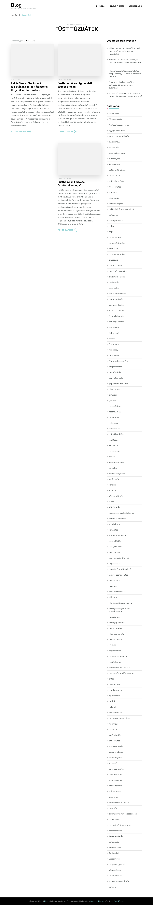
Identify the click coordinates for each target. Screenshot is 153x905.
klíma (111, 501)
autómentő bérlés (117, 170)
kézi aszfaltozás (116, 496)
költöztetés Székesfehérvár (121, 513)
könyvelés (113, 530)
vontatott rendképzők (119, 881)
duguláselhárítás (116, 305)
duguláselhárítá (116, 299)
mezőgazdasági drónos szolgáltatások (119, 610)
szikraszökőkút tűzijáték (119, 802)
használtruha (115, 411)
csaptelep (113, 260)
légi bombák (114, 552)
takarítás (113, 808)
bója (111, 231)
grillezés (113, 395)
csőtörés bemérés (117, 276)
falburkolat (114, 333)
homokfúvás (114, 428)
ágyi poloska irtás (117, 130)
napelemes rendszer (118, 656)
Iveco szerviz (114, 451)
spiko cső (113, 763)
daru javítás (114, 288)
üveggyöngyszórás (117, 864)
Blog (16, 5)
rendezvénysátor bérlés (119, 718)
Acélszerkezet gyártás (119, 125)
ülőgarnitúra (114, 859)
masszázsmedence (117, 591)
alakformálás (115, 141)
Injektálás (113, 440)
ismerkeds (113, 445)
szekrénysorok (115, 780)
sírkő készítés (115, 735)
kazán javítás (114, 479)
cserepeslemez (116, 265)
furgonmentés (115, 366)
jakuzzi (112, 456)
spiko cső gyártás (116, 769)
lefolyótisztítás (116, 546)
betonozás (113, 215)
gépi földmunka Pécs (118, 383)
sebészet (113, 729)
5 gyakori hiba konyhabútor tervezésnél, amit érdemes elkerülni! (121, 85)
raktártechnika (115, 712)
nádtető (112, 645)
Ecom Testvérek (116, 310)
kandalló (113, 468)
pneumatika (114, 684)
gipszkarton (114, 389)
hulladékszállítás (116, 434)
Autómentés (115, 164)
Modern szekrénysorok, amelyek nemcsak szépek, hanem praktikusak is (125, 62)
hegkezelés (114, 417)
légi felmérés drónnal (119, 558)
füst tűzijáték (18, 80)
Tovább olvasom (18, 131)
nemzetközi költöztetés (119, 667)
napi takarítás (115, 662)
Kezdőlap (101, 6)
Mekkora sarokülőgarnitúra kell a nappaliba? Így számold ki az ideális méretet (125, 74)
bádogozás (114, 198)
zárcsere (112, 887)
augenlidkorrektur (117, 153)
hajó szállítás (115, 406)
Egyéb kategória (116, 316)
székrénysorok (115, 774)
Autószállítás (115, 187)
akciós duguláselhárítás (119, 136)
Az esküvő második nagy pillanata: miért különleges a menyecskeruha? (125, 95)
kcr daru (112, 484)
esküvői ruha (114, 327)
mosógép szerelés (117, 622)
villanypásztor (115, 870)
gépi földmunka (116, 378)
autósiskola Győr (116, 181)
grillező (112, 400)
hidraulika (113, 423)
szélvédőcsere (115, 785)
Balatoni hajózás (116, 203)
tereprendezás (115, 830)
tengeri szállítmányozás (119, 825)
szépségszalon (115, 791)
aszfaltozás (114, 147)
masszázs (113, 586)
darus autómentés (117, 293)
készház (112, 490)
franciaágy (113, 349)
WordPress (118, 901)
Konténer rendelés (117, 518)
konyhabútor (115, 524)
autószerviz (114, 192)
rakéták (112, 701)
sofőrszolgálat (115, 757)
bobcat (112, 226)
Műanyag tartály (116, 634)
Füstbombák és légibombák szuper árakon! (75, 85)
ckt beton (113, 248)
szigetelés (113, 797)
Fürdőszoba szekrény (118, 361)
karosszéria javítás (117, 473)
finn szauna (114, 344)
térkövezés (114, 842)
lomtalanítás (114, 580)
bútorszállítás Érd (117, 243)
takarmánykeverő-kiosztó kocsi (123, 813)
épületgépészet (116, 321)
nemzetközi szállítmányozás (121, 673)
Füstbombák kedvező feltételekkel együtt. (71, 183)
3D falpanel (114, 113)
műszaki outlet (116, 639)
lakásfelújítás (115, 541)
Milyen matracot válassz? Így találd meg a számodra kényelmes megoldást (125, 51)
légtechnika (114, 563)
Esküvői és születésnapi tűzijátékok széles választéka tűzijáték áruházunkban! (29, 87)
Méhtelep (113, 597)
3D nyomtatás (115, 119)
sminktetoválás (116, 746)
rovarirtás (113, 724)
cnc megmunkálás (117, 254)
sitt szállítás (114, 740)
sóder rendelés (116, 752)
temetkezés (114, 819)
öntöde (112, 678)
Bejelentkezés (117, 6)
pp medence (114, 695)
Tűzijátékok (114, 853)
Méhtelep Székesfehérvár (121, 603)
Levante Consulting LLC (120, 569)
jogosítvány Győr (116, 462)
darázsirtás (114, 282)
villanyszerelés (115, 875)
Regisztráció (135, 6)
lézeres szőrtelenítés (118, 575)
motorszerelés (115, 628)
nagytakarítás (115, 650)
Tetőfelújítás (115, 847)
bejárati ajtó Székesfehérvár (121, 209)
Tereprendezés (116, 836)
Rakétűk (112, 707)
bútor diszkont (115, 237)
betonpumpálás (116, 220)
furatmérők (114, 355)
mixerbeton (114, 617)
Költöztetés (114, 507)
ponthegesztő (115, 690)
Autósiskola (114, 175)
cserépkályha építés (118, 271)
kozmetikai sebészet (118, 535)
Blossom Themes (97, 901)
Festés (112, 338)
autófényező (114, 158)
